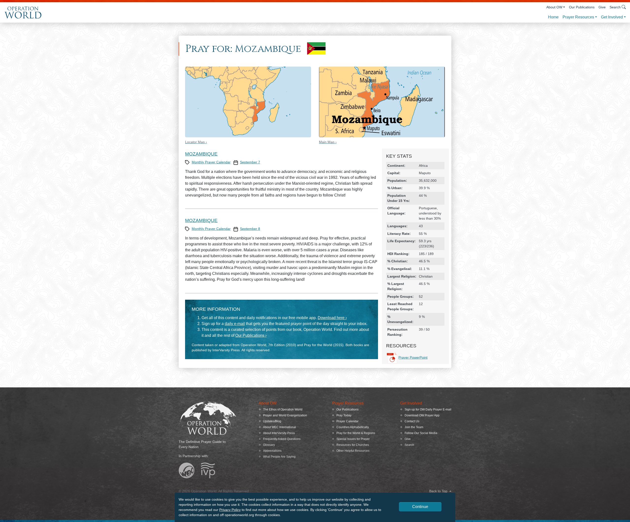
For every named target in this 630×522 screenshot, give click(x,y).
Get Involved (612, 17)
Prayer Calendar (347, 421)
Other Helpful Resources (352, 450)
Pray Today (343, 415)
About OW (554, 7)
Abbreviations (272, 450)
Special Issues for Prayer (353, 439)
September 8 (250, 229)
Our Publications (582, 7)
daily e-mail (235, 324)
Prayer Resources (578, 17)
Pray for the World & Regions (355, 433)
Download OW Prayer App (422, 415)
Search (409, 445)
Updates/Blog (272, 421)
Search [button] (615, 7)
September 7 (250, 162)
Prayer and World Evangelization (285, 415)
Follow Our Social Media (421, 433)
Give (602, 7)
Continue (420, 507)
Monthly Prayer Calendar (211, 162)
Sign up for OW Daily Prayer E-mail (428, 409)
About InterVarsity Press (279, 433)
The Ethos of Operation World (282, 409)
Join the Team (414, 427)
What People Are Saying (279, 456)
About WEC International (279, 427)
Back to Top (438, 491)
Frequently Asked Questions (281, 439)
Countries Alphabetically (352, 427)
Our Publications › (251, 335)
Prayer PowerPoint (412, 357)
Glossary (269, 445)
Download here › (332, 318)
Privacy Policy (230, 510)
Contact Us (412, 421)
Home (553, 17)
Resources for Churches (352, 445)
